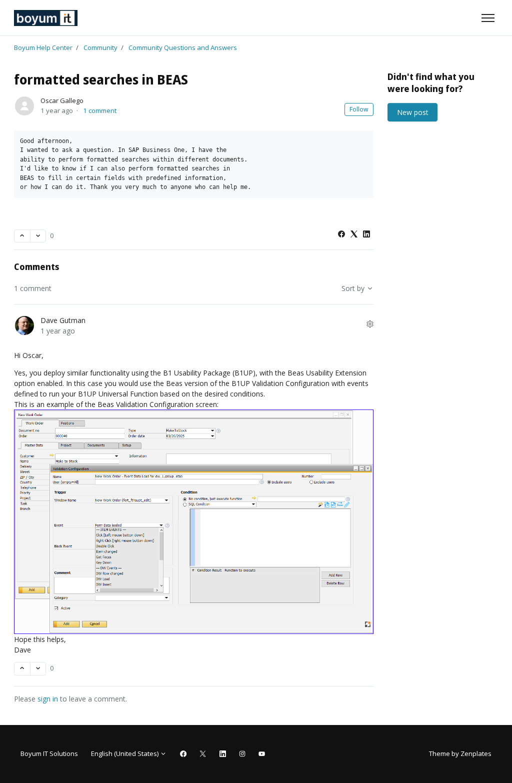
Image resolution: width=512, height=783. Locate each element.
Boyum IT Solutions (49, 753)
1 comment (99, 110)
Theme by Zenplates (460, 753)
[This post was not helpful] (38, 236)
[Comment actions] (370, 323)
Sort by (354, 288)
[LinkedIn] (366, 235)
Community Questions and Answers (182, 47)
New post (412, 112)
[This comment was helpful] (22, 669)
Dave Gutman (63, 320)
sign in (48, 699)
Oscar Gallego (62, 100)
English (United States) (125, 753)
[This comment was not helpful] (38, 669)
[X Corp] (354, 235)
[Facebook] (341, 235)
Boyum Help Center (43, 47)
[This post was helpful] (22, 236)
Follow (359, 109)
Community (101, 47)
